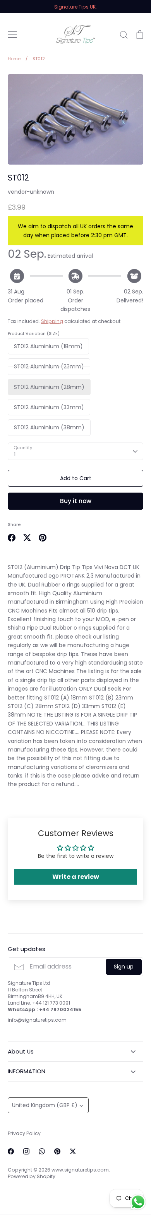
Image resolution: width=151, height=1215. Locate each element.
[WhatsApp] (42, 1151)
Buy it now (75, 500)
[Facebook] (11, 1151)
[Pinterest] (57, 1151)
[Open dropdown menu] (133, 1051)
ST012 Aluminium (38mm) (49, 427)
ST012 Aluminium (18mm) (48, 346)
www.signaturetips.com (80, 1169)
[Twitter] (73, 1151)
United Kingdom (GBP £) (44, 1105)
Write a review (75, 876)
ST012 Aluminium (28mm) (49, 387)
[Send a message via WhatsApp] (138, 1202)
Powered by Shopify (31, 1176)
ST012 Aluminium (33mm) (49, 407)
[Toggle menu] (12, 34)
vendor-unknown (31, 192)
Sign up (124, 966)
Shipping (52, 321)
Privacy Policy (24, 1133)
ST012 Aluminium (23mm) (49, 366)
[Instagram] (26, 1151)
